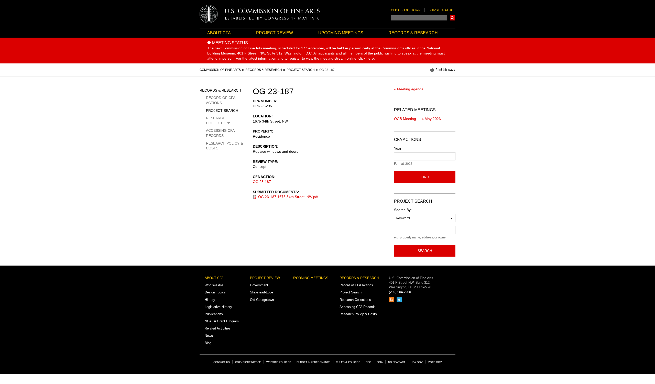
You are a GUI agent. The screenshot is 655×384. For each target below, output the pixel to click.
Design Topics (215, 292)
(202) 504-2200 (400, 292)
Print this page (445, 69)
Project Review (274, 33)
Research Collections (218, 120)
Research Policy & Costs (224, 145)
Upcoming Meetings (340, 33)
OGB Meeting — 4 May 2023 (417, 119)
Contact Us (221, 362)
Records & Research (413, 33)
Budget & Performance (314, 362)
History (210, 300)
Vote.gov (435, 362)
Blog (208, 343)
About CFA (219, 33)
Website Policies (278, 362)
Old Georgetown (406, 10)
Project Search (222, 110)
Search (452, 17)
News (209, 336)
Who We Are (214, 285)
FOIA (380, 362)
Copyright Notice (248, 362)
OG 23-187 (262, 182)
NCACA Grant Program (222, 321)
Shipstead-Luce (442, 10)
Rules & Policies (348, 362)
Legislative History (218, 307)
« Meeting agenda (408, 89)
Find (425, 177)
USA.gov (417, 362)
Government (259, 285)
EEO (368, 362)
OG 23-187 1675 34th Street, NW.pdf (288, 197)
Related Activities (218, 328)
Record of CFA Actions (220, 100)
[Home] (260, 14)
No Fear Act (396, 362)
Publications (214, 314)
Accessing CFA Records (220, 133)
